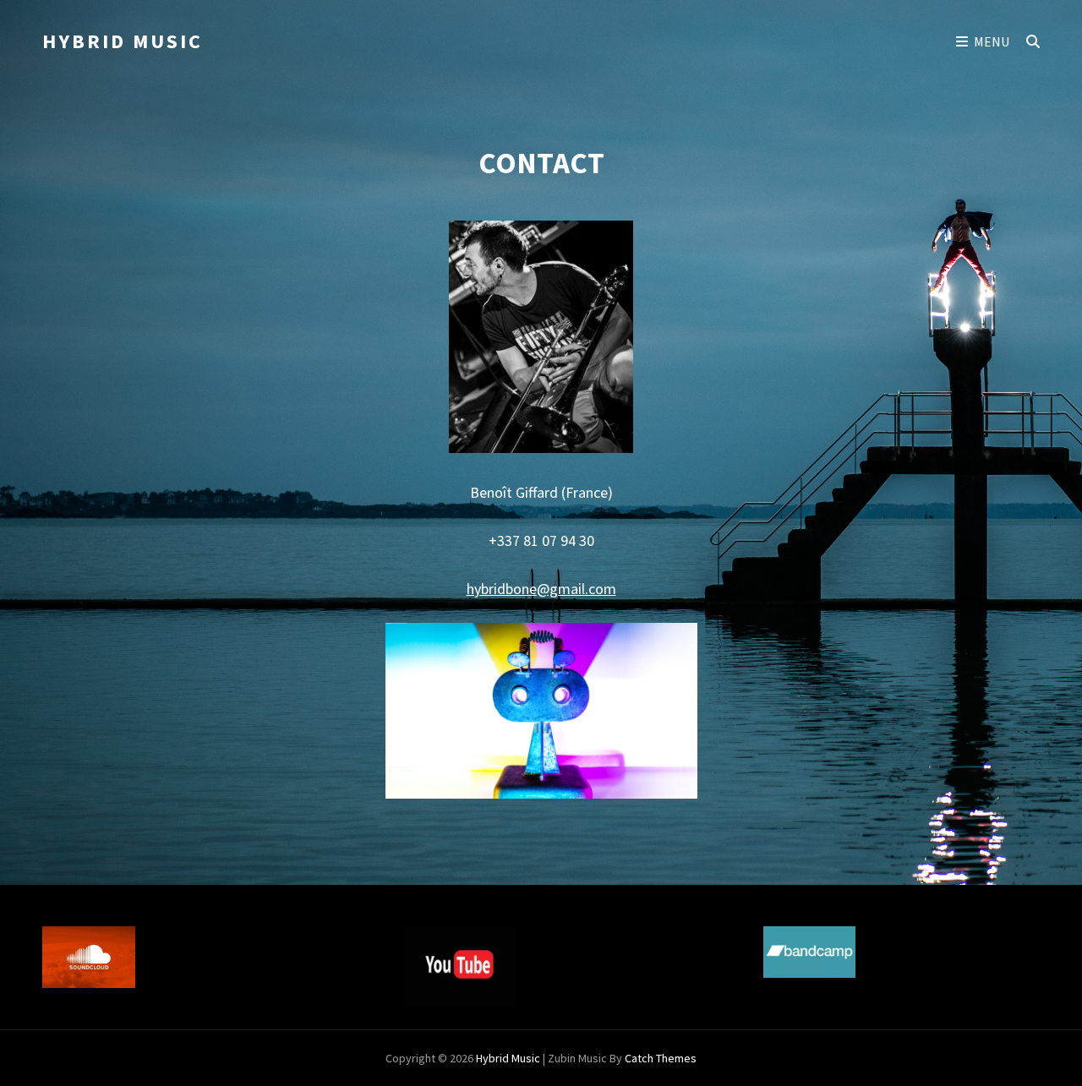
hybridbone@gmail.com (541, 588)
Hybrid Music (122, 41)
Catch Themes (661, 1058)
